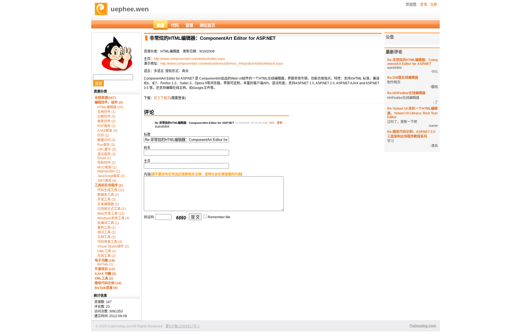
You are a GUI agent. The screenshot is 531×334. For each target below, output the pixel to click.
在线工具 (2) (106, 256)
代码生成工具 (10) (110, 190)
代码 (175, 25)
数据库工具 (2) (108, 195)
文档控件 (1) (106, 112)
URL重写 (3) (106, 149)
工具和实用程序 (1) (109, 185)
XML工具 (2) (104, 278)
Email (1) (104, 158)
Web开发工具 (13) (110, 213)
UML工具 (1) (106, 251)
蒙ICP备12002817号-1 (183, 326)
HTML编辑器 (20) (110, 107)
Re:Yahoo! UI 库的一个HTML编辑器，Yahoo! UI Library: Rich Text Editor (412, 113)
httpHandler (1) (108, 171)
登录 (423, 4)
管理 (189, 25)
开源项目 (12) (105, 269)
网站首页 (207, 25)
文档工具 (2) (106, 237)
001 (271, 122)
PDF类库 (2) (106, 126)
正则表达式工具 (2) (111, 209)
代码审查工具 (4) (109, 242)
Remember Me (219, 217)
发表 (279, 122)
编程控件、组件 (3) (109, 102)
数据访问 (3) (106, 140)
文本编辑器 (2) (108, 204)
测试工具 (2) (106, 232)
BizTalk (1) (105, 264)
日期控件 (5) (106, 117)
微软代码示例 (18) (108, 283)
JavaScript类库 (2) (111, 176)
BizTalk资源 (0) (106, 288)
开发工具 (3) (106, 199)
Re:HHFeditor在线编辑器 (406, 93)
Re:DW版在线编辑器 (402, 78)
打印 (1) (103, 135)
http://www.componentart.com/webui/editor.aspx (189, 59)
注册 (433, 4)
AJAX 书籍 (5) (105, 274)
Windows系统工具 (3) (113, 218)
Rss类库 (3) (106, 145)
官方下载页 (162, 98)
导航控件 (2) (106, 163)
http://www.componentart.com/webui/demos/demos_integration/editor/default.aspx (221, 63)
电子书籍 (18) (105, 260)
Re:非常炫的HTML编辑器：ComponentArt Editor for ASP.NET (412, 62)
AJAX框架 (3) (107, 131)
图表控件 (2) (106, 121)
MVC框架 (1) (106, 167)
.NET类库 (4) (106, 181)
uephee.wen (130, 9)
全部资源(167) (105, 98)
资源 (160, 25)
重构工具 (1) (106, 228)
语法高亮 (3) (106, 154)
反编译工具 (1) (108, 223)
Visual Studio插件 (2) (113, 246)
